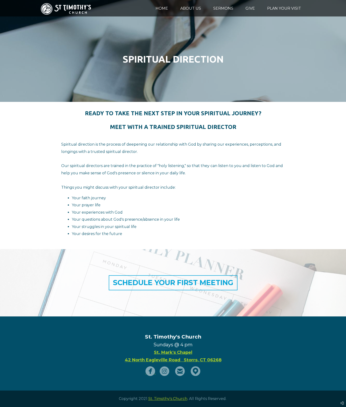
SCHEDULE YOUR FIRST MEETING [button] (173, 282)
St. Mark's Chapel (173, 352)
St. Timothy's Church (167, 398)
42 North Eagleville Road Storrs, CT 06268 (173, 360)
